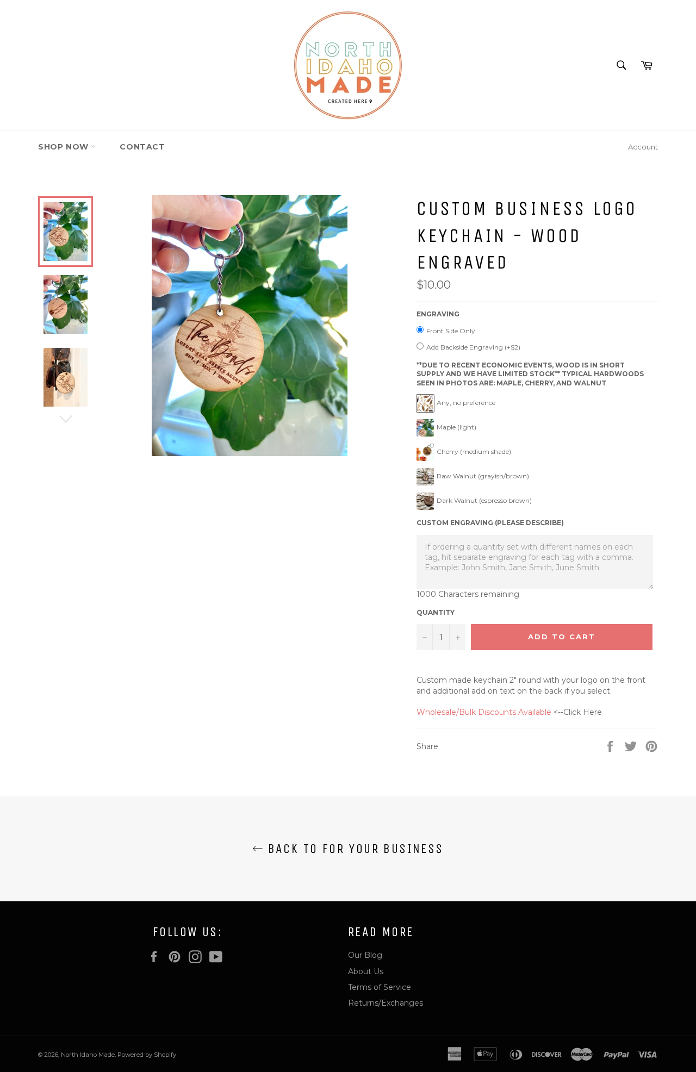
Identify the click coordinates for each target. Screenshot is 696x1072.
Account (643, 146)
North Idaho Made (88, 1054)
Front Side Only (450, 331)
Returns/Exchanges (385, 1003)
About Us (365, 971)
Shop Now (64, 147)
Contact (142, 147)
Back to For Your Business (353, 848)
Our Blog (365, 955)
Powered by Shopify (146, 1054)
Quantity (436, 612)
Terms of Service (379, 987)
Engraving (438, 314)
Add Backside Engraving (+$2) (473, 347)
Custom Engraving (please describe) (490, 523)
